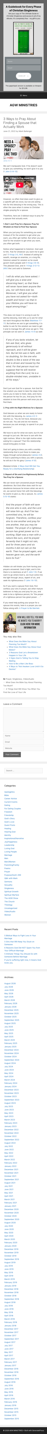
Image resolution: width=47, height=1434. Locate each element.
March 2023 (9, 1120)
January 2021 (10, 1206)
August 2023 (10, 1103)
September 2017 (11, 1339)
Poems (7, 868)
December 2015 (11, 1409)
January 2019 (10, 1286)
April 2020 (8, 1236)
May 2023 (8, 1113)
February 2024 (10, 1083)
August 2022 (10, 1143)
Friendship (9, 815)
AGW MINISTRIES (23, 105)
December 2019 (11, 1249)
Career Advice (10, 798)
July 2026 (8, 987)
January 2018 (10, 1326)
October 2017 (10, 1335)
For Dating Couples (12, 808)
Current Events (10, 802)
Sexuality (8, 885)
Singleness (17, 679)
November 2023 (11, 1093)
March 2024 (9, 1080)
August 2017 (9, 1342)
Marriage (8, 855)
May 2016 (8, 1392)
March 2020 (9, 1239)
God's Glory (9, 818)
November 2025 (11, 1013)
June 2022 (9, 1149)
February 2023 (10, 1123)
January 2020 (10, 1246)
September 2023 (11, 1100)
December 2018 (11, 1289)
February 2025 (10, 1043)
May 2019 (8, 1272)
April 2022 (8, 1156)
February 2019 (10, 1282)
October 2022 (10, 1136)
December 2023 (11, 1090)
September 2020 (11, 1219)
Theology (8, 905)
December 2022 (11, 1130)
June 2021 (8, 1189)
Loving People (10, 852)
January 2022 (10, 1166)
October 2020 (10, 1216)
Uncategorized (10, 908)
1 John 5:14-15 (10, 171)
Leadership (9, 845)
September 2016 (11, 1379)
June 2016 (9, 1389)
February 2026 (10, 1003)
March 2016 (9, 1399)
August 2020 (10, 1223)
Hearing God (10, 832)
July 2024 (8, 1066)
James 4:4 (36, 455)
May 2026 (8, 993)
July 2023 (8, 1106)
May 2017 (8, 1352)
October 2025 (10, 1017)
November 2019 (11, 1252)
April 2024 (8, 1076)
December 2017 (11, 1329)
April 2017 (8, 1355)
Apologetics (9, 792)
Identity (7, 835)
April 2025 (8, 1037)
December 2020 (11, 1209)
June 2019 (9, 1269)
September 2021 (11, 1179)
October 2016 (10, 1375)
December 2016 (11, 1369)
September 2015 (11, 1419)
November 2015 (11, 1412)
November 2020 (11, 1213)
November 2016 (11, 1372)
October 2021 (10, 1176)
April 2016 (8, 1395)
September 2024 (11, 1060)
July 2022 (8, 1146)
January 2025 (10, 1047)
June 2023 (9, 1110)
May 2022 (8, 1153)
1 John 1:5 (31, 572)
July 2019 (8, 1266)
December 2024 (11, 1050)
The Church (9, 901)
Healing (7, 828)
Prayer (8, 679)
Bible (6, 795)
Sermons (8, 882)
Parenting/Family (11, 865)
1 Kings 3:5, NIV (15, 255)
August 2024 (10, 1063)
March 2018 (9, 1319)
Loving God (9, 848)
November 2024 (11, 1053)
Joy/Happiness (10, 842)
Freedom (8, 812)
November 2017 (11, 1332)
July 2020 (8, 1226)
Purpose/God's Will (12, 875)
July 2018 (8, 1306)
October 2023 (10, 1096)
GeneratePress (38, 1430)
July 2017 (8, 1345)
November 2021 (11, 1173)
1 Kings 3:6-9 (32, 263)
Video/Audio (28, 679)
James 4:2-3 (7, 161)
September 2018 (11, 1299)
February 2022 (10, 1163)
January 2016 (10, 1405)
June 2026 (9, 990)
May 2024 (8, 1073)
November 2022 (11, 1133)
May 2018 (8, 1312)
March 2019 (9, 1279)
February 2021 (10, 1203)
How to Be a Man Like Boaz (21, 664)
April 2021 (8, 1196)
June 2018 (8, 1309)
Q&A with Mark (10, 878)
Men (6, 858)
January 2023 (10, 1126)
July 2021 (8, 1186)
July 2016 (8, 1385)
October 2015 (10, 1415)
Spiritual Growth (11, 891)
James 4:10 (30, 460)
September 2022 (11, 1140)
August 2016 (10, 1382)
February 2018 (10, 1322)
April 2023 (8, 1116)
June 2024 (9, 1070)
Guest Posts (9, 825)
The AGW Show (11, 898)
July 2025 (8, 1027)
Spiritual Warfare (11, 895)
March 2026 (9, 1000)
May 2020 (8, 1233)
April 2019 (8, 1276)
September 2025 (11, 1020)
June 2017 (8, 1349)
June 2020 (9, 1229)
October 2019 (10, 1256)
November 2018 (11, 1292)
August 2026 (10, 983)
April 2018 (8, 1316)
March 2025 (9, 1040)
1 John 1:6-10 (30, 580)
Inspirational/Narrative (14, 838)
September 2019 (11, 1259)
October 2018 (10, 1296)
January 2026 (10, 1007)
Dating (7, 805)
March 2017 (9, 1359)
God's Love (9, 822)
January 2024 (10, 1086)
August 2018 (9, 1302)
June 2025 (9, 1030)
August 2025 (10, 1023)
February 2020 (10, 1242)
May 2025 (8, 1033)
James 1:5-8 (30, 332)
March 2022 (9, 1159)
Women (7, 915)
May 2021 (8, 1193)
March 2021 (9, 1199)
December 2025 (11, 1010)
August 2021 (9, 1183)
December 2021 (11, 1169)
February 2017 (10, 1362)
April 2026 (8, 997)
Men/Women (9, 862)
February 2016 (10, 1402)
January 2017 (10, 1365)
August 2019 (10, 1262)
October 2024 (10, 1056)
